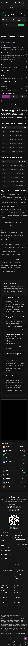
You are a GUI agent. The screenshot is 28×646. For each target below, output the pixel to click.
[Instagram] (15, 510)
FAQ (2, 538)
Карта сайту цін (5, 561)
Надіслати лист (5, 567)
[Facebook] (10, 510)
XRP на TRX (17, 600)
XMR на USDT (4, 587)
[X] (14, 507)
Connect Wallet (18, 2)
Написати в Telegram (6, 570)
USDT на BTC (4, 605)
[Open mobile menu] (26, 2)
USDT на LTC (4, 590)
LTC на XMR (17, 587)
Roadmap (3, 545)
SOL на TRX (4, 592)
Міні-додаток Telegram (21, 544)
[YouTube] (13, 510)
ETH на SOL (17, 595)
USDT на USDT (4, 600)
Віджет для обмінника (20, 539)
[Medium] (17, 507)
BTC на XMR (4, 585)
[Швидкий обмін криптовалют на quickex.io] (5, 3)
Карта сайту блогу (5, 558)
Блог (2, 543)
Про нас (3, 540)
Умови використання (20, 567)
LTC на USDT (4, 595)
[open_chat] (25, 638)
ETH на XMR (17, 590)
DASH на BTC (4, 602)
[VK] (20, 507)
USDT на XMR (17, 585)
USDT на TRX (4, 597)
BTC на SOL (17, 602)
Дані (23, 96)
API (16, 542)
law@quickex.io (21, 633)
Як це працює (4, 535)
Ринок (14, 96)
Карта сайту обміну (6, 547)
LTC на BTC (17, 605)
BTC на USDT (17, 592)
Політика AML (18, 574)
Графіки (6, 96)
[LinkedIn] (11, 507)
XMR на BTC (17, 597)
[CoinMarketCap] (18, 510)
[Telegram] (8, 507)
